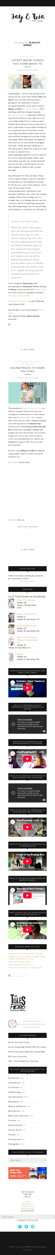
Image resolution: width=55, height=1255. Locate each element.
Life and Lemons (15, 1097)
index (36, 1024)
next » (42, 1024)
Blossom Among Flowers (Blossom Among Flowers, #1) (27, 640)
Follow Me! (27, 1194)
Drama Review (14, 1083)
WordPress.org (27, 1208)
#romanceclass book (17, 295)
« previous (23, 1024)
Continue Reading (27, 527)
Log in (27, 1202)
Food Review (13, 1087)
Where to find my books (19, 962)
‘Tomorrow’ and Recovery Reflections (25, 968)
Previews (12, 1120)
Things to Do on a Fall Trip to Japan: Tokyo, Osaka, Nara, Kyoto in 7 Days (27, 957)
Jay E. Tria (29, 349)
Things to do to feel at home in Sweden (26, 953)
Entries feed (27, 1204)
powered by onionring (32, 1027)
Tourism (11, 1134)
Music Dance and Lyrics (27, 361)
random (31, 1024)
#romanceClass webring (32, 1021)
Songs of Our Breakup (26, 600)
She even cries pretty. (17, 1056)
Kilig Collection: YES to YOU (20, 965)
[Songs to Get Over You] (12, 618)
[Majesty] (12, 658)
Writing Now (27, 56)
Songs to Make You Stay (27, 625)
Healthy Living (14, 1092)
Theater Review (15, 1130)
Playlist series (40, 289)
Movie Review (14, 1111)
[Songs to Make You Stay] (12, 629)
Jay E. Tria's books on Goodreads (26, 596)
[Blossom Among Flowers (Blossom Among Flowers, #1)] (12, 641)
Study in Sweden (15, 1125)
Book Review (13, 1078)
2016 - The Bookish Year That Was (23, 1061)
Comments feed (27, 1206)
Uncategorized (14, 1139)
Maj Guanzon (13, 1101)
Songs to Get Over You (26, 614)
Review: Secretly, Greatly (18, 1042)
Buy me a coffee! (27, 581)
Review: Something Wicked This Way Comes (27, 1047)
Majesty (20, 654)
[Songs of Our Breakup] (12, 604)
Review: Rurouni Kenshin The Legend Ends (26, 1052)
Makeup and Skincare (17, 1106)
